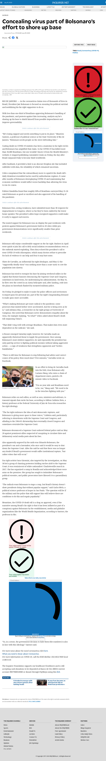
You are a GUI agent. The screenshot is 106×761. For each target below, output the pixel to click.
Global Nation (8, 746)
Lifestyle (6, 734)
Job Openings (33, 743)
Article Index (59, 740)
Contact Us (33, 737)
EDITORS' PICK (79, 44)
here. (46, 651)
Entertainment (9, 731)
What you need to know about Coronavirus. (20, 654)
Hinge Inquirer (86, 728)
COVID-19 (95, 51)
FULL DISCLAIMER (34, 701)
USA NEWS (7, 749)
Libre (82, 725)
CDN (101, 10)
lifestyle (51, 7)
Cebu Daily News (86, 734)
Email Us (32, 731)
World (5, 15)
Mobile (31, 725)
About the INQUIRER (62, 728)
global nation (18, 7)
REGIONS (58, 10)
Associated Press (9, 33)
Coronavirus (86, 51)
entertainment (68, 7)
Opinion (6, 743)
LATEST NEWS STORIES (7, 10)
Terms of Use (42, 636)
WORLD (88, 10)
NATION (73, 10)
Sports (6, 728)
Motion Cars (85, 740)
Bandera (84, 731)
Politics (75, 53)
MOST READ (91, 44)
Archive (32, 734)
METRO (43, 10)
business (35, 7)
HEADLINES (28, 10)
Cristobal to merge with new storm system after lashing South (23, 682)
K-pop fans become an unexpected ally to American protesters (56, 682)
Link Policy (59, 734)
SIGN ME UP (35, 634)
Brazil (79, 51)
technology (88, 7)
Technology (7, 737)
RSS (30, 728)
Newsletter (33, 740)
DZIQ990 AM (85, 737)
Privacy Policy (40, 637)
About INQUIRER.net (62, 725)
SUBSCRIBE (98, 143)
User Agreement (60, 731)
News (2, 7)
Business (6, 740)
